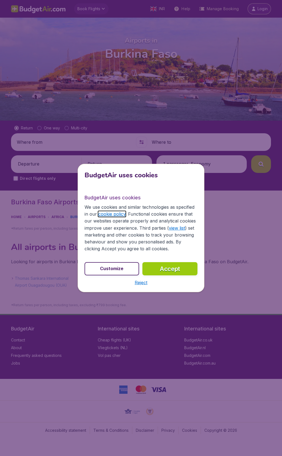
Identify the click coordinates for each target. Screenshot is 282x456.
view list (177, 228)
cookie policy (112, 214)
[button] (141, 282)
